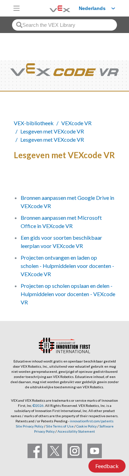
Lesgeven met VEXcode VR (52, 131)
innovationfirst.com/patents (92, 421)
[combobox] (64, 25)
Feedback (107, 466)
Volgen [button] (26, 178)
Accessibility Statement (76, 431)
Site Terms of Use (59, 426)
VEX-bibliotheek (34, 123)
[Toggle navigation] (16, 8)
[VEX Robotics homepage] (51, 8)
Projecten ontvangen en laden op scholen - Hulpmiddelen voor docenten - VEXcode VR (67, 265)
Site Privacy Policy (29, 426)
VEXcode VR (76, 123)
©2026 (38, 405)
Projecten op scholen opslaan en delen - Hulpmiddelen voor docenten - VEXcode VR (68, 293)
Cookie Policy (86, 426)
